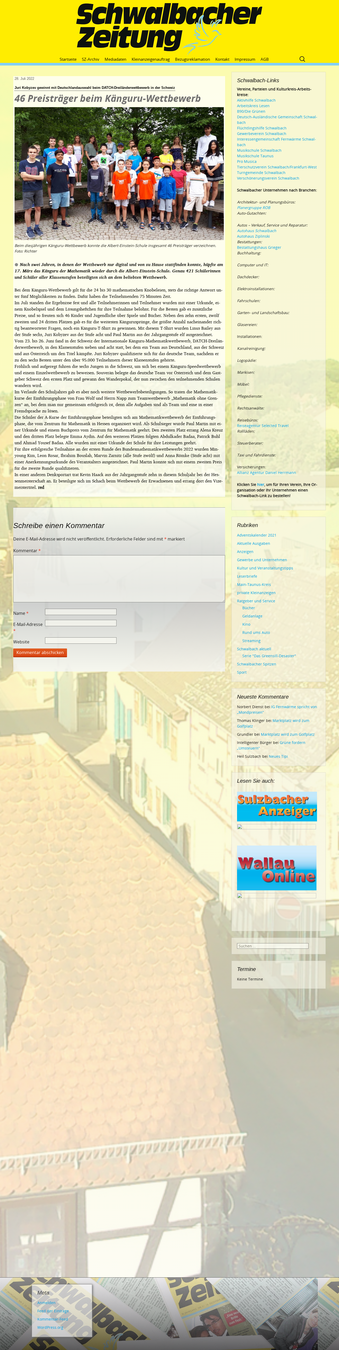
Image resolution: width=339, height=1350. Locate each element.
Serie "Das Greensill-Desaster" (269, 655)
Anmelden (46, 1302)
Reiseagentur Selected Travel (263, 425)
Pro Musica (247, 161)
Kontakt (222, 59)
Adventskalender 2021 (256, 535)
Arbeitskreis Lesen (253, 105)
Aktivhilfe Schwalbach (256, 100)
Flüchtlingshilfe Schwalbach (262, 127)
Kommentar (27, 551)
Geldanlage (252, 616)
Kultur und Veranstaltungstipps (265, 568)
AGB (265, 59)
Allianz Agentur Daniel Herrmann (266, 472)
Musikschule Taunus (255, 155)
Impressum (245, 59)
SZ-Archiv (90, 59)
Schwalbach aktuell (254, 648)
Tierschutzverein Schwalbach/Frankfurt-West (277, 166)
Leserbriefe (247, 576)
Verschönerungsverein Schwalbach (268, 178)
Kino (246, 624)
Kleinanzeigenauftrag (151, 59)
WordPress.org (50, 1327)
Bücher (248, 607)
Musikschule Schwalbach (259, 150)
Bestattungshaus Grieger (259, 247)
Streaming (251, 640)
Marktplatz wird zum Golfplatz (288, 734)
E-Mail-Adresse (28, 627)
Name (21, 613)
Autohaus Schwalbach (256, 230)
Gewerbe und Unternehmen (262, 559)
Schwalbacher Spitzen (256, 664)
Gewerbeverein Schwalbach (261, 133)
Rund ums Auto (256, 632)
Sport (242, 672)
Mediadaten (115, 59)
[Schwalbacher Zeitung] (169, 29)
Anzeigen (245, 551)
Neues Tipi (278, 756)
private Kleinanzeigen (256, 592)
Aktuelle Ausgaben (253, 543)
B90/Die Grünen (251, 111)
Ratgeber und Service (256, 600)
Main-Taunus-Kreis (254, 584)
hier (260, 484)
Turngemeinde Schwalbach (261, 172)
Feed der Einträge (53, 1310)
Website (21, 642)
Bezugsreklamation (192, 59)
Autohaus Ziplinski (253, 236)
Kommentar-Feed (52, 1319)
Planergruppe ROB (253, 207)
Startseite (68, 59)
